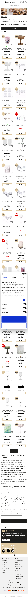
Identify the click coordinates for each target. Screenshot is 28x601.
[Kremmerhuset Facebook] (8, 551)
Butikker (3, 564)
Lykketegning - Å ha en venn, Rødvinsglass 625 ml (7, 385)
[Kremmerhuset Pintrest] (12, 551)
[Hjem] (10, 2)
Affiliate (3, 572)
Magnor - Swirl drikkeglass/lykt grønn (7, 438)
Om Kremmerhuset (6, 568)
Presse (3, 570)
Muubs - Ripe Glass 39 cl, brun (20, 356)
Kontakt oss (17, 564)
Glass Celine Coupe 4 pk (7, 124)
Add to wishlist (12, 44)
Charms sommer (20, 125)
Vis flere (14, 451)
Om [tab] (23, 277)
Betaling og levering (19, 576)
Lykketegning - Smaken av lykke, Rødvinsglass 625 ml (20, 412)
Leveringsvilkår (18, 574)
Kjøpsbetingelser (18, 572)
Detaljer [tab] (14, 277)
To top (15, 555)
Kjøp (7, 57)
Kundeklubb (4, 566)
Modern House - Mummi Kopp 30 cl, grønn (6, 46)
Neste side (3, 528)
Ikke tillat (14, 325)
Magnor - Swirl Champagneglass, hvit (21, 438)
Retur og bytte (18, 578)
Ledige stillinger (5, 560)
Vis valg (14, 28)
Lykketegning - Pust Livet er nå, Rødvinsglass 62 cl (20, 385)
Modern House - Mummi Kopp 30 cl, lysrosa (7, 50)
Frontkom (22, 596)
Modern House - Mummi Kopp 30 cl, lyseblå (7, 46)
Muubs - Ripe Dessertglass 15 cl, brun (20, 50)
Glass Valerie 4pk (7, 201)
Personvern (6, 596)
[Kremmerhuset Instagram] (3, 551)
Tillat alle (14, 319)
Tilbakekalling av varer (19, 566)
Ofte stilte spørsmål (19, 560)
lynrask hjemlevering (12, 513)
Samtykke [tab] (5, 277)
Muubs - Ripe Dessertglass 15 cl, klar (20, 46)
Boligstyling (17, 568)
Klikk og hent (18, 562)
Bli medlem (6, 539)
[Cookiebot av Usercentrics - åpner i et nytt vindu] (21, 274)
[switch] (25, 304)
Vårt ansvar (4, 562)
